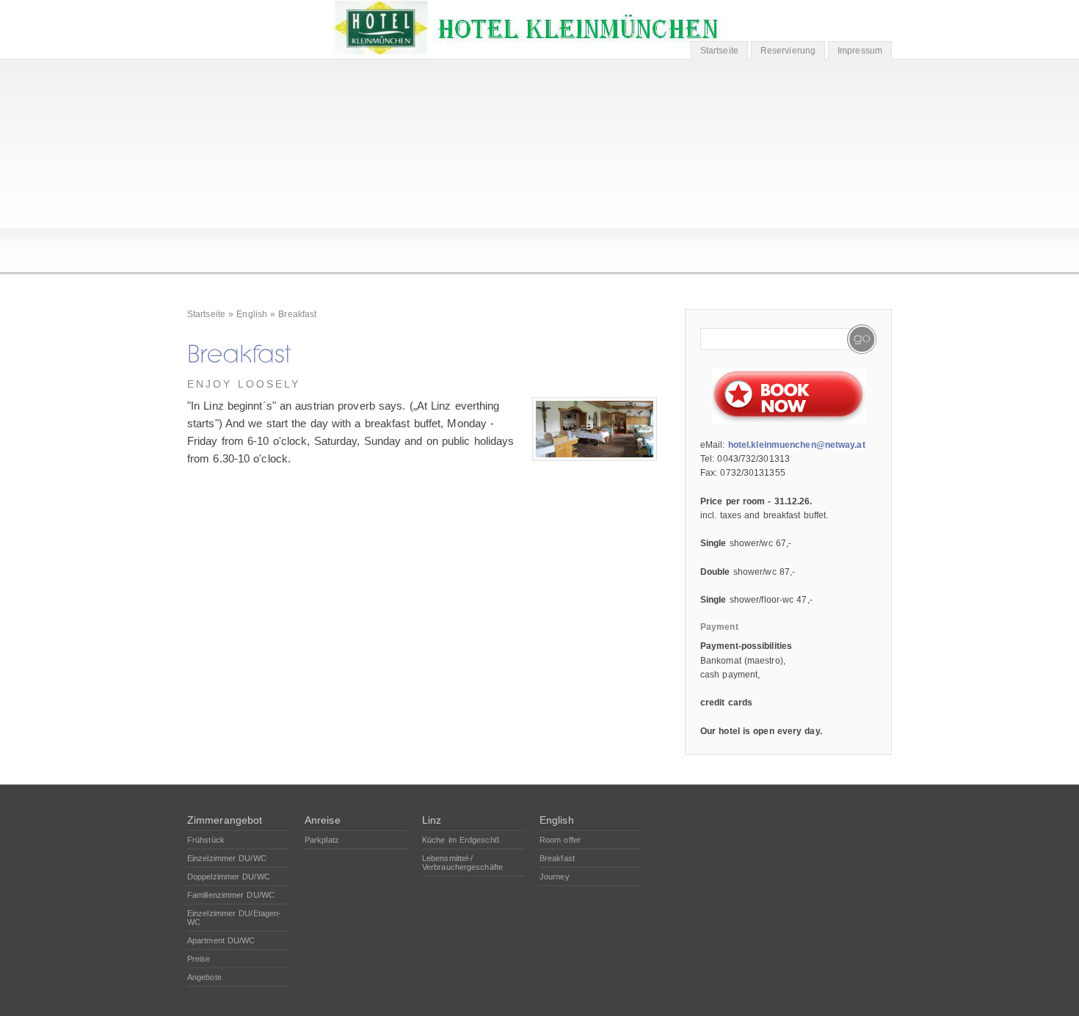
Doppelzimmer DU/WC (228, 876)
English (251, 314)
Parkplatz (322, 839)
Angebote (204, 977)
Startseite (719, 51)
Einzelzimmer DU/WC (226, 858)
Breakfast (297, 314)
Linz (431, 820)
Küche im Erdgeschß (461, 839)
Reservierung (787, 51)
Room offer (560, 839)
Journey (555, 876)
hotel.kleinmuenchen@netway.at (796, 445)
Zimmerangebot (224, 820)
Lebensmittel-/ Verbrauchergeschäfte (462, 862)
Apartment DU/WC (221, 940)
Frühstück (206, 839)
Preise (199, 958)
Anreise (323, 820)
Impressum (860, 51)
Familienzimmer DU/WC (231, 894)
